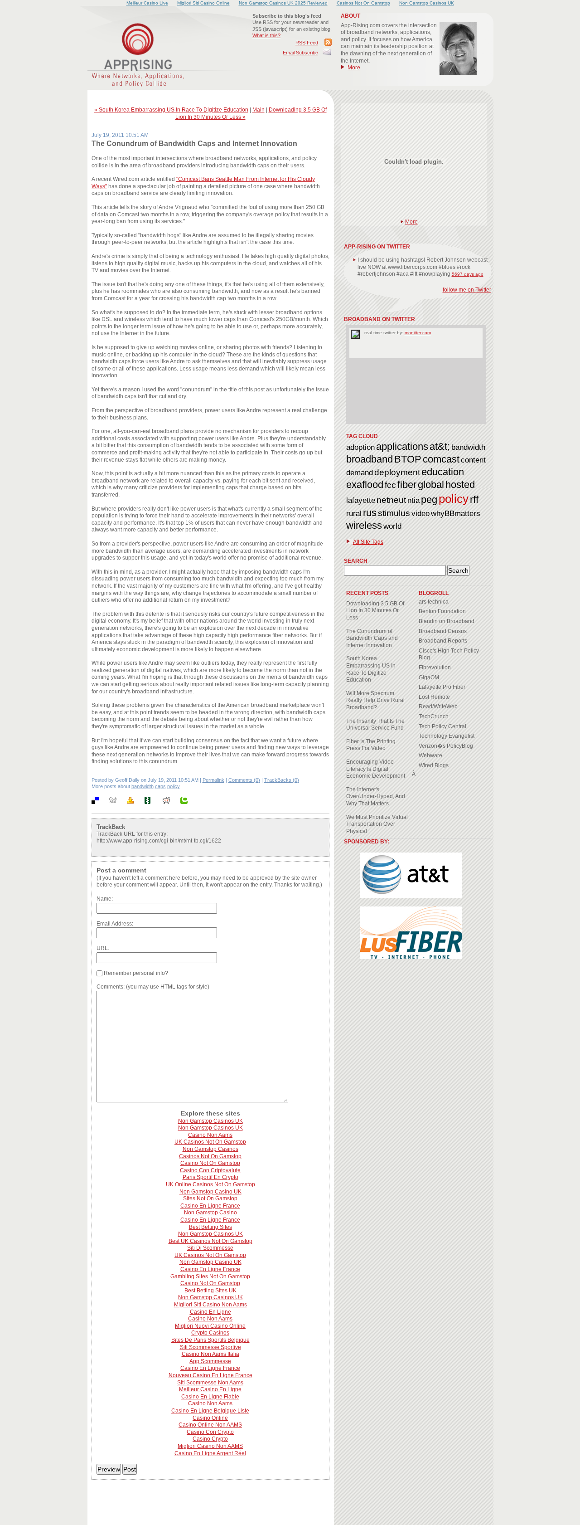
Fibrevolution (435, 667)
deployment (397, 472)
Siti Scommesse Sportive (210, 1347)
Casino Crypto (210, 1439)
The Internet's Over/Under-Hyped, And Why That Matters (375, 796)
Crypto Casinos (210, 1333)
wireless (364, 525)
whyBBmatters (455, 513)
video (420, 513)
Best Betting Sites (210, 1227)
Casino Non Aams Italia (210, 1354)
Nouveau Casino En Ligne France (210, 1375)
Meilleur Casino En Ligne (210, 1389)
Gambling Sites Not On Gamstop (210, 1276)
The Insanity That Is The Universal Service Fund (375, 724)
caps (160, 786)
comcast (441, 459)
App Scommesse (210, 1361)
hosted (460, 484)
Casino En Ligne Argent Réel (210, 1453)
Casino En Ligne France (210, 1206)
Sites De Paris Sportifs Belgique (210, 1340)
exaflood (364, 484)
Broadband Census (443, 631)
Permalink (213, 780)
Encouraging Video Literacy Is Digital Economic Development (375, 769)
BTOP (407, 459)
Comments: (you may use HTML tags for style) (153, 987)
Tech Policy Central (442, 726)
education (442, 471)
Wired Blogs (434, 765)
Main (258, 110)
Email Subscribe (300, 52)
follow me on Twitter (467, 290)
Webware (430, 755)
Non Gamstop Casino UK (210, 1192)
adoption (360, 447)
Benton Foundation (442, 611)
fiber (406, 484)
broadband (369, 459)
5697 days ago (467, 274)
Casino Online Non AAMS (210, 1425)
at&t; (440, 446)
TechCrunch (434, 716)
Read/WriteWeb (438, 706)
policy (173, 786)
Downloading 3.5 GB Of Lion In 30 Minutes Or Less (375, 610)
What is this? (266, 35)
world (392, 526)
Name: (105, 899)
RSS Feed (306, 42)
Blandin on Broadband (446, 621)
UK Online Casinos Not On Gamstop (210, 1184)
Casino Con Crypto (210, 1432)
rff (474, 499)
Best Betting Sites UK (210, 1290)
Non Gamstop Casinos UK (210, 1121)
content (473, 460)
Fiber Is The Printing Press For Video (371, 745)
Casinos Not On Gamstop (210, 1156)
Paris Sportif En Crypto (210, 1177)
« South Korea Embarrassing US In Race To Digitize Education (171, 110)
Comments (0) (244, 780)
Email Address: (115, 924)
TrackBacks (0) (281, 780)
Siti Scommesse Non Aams (210, 1382)
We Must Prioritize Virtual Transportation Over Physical (377, 824)
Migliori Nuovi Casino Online (210, 1326)
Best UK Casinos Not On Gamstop (210, 1241)
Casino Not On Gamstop (210, 1163)
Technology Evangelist (446, 736)
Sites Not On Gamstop (210, 1198)
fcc (390, 485)
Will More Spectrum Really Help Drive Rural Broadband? (375, 700)
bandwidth (142, 786)
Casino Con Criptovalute (210, 1170)
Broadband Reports (443, 641)
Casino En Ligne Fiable (210, 1396)
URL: (103, 948)
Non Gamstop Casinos (210, 1149)
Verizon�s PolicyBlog (446, 746)
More (354, 67)
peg (429, 499)
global (431, 484)
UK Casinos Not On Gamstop (210, 1142)
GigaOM (429, 677)
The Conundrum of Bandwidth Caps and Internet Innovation (372, 638)
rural (354, 513)
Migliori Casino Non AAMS (210, 1446)
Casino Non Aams (210, 1135)
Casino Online (210, 1418)
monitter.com (418, 332)
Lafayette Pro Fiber (442, 687)
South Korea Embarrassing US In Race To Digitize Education (371, 669)
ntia (413, 500)
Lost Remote (434, 697)
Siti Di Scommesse (210, 1248)
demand (359, 472)
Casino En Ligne (210, 1312)
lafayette (360, 500)
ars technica (434, 602)
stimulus (394, 513)
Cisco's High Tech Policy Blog (449, 654)
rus (370, 512)
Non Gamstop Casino (210, 1212)
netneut (391, 500)
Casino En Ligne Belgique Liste (210, 1411)
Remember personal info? (135, 973)
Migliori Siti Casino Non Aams (210, 1304)
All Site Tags (368, 542)
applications (402, 446)
